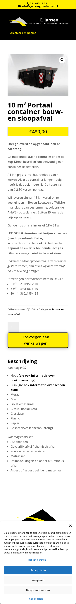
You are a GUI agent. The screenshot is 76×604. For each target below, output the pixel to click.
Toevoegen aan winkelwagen (35, 340)
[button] (70, 526)
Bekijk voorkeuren (38, 590)
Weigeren (38, 580)
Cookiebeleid (36, 598)
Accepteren (38, 570)
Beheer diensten (37, 559)
